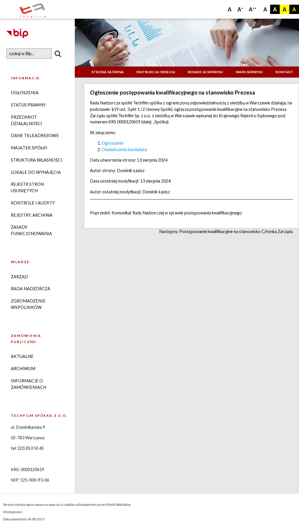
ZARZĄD (19, 276)
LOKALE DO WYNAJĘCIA (36, 172)
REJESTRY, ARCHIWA (32, 215)
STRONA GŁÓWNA (107, 72)
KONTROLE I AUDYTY (33, 202)
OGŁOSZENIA (25, 92)
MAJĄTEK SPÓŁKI (29, 147)
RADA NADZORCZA (30, 288)
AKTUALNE (22, 356)
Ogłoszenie (113, 143)
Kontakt (284, 72)
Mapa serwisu (249, 72)
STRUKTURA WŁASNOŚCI (36, 160)
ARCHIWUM (23, 368)
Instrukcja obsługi (155, 72)
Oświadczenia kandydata (124, 149)
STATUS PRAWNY (28, 104)
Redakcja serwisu (205, 72)
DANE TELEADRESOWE (35, 135)
